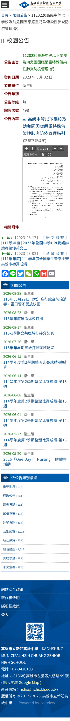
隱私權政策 (10, 606)
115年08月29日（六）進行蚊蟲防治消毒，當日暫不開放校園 (35, 301)
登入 (5, 614)
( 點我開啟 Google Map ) (21, 682)
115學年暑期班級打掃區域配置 (28, 347)
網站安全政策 (12, 589)
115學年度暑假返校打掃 (23, 318)
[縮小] (55, 148)
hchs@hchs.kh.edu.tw (39, 689)
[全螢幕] (49, 154)
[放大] (61, 148)
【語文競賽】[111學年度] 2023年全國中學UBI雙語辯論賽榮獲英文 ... (35, 243)
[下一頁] (33, 148)
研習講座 (14, 549)
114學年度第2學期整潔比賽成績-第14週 (35, 423)
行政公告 (13, 495)
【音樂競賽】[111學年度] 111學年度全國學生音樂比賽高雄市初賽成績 (35, 259)
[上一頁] (26, 148)
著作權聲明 (10, 597)
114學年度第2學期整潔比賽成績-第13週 (35, 442)
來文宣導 (13, 567)
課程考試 (13, 504)
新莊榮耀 (13, 540)
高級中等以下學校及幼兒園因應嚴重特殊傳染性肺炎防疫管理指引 (44, 126)
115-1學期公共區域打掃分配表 (28, 333)
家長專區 (13, 513)
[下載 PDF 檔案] (43, 154)
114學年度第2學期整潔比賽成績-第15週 (35, 403)
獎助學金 (13, 558)
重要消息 (13, 486)
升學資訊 (13, 522)
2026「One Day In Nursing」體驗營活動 (35, 461)
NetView (48, 702)
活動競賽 (14, 531)
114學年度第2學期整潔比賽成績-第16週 (35, 384)
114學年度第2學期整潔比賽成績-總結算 (35, 364)
